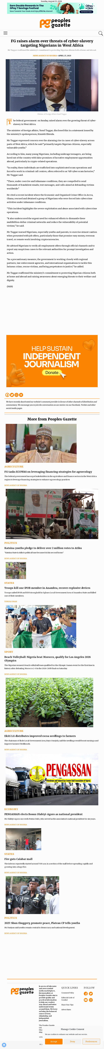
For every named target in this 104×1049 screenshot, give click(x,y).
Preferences (91, 1041)
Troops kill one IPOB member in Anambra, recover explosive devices (47, 587)
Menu (6, 33)
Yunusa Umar (10, 601)
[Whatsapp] (16, 395)
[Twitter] (12, 395)
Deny (72, 1041)
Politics (10, 542)
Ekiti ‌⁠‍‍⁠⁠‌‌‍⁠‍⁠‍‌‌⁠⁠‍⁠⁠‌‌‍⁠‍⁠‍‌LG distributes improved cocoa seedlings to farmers (40, 736)
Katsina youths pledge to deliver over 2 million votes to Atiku (43, 548)
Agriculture (13, 466)
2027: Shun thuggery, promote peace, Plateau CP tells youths (42, 923)
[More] (21, 395)
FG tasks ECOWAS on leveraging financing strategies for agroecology (48, 471)
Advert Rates (66, 1010)
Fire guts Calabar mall (18, 859)
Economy (11, 809)
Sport (8, 651)
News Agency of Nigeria (45, 56)
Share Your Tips (67, 1005)
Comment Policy (67, 993)
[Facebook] (7, 395)
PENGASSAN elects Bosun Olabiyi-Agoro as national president (43, 814)
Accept (53, 1041)
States (9, 582)
